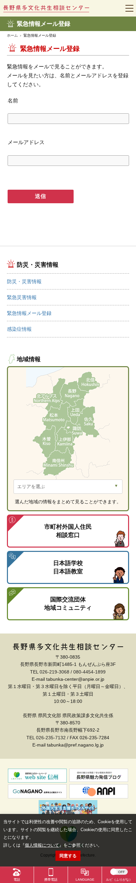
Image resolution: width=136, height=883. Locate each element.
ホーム (12, 35)
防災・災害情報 (24, 281)
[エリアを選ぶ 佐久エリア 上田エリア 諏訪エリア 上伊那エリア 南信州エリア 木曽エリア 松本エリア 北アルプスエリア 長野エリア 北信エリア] (68, 487)
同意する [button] (68, 855)
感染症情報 (19, 329)
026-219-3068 (54, 671)
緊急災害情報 (22, 297)
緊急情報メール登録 (29, 313)
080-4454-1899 (89, 671)
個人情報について (42, 845)
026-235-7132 (51, 737)
